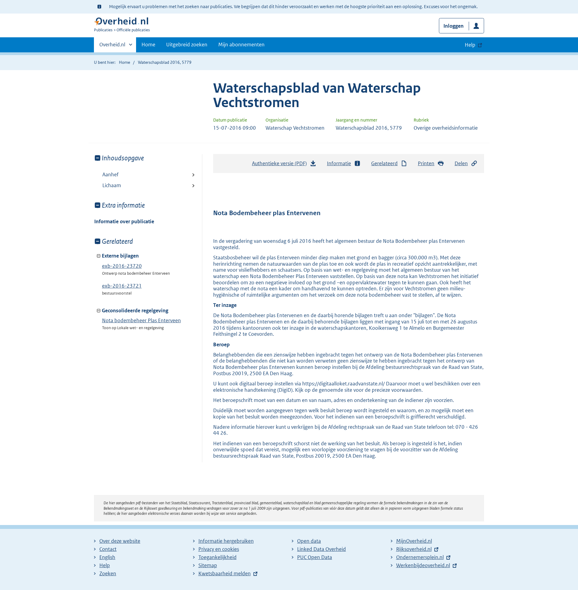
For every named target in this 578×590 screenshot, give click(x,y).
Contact (108, 549)
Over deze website (119, 541)
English (107, 557)
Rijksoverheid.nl (414, 549)
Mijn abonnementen (241, 44)
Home (148, 44)
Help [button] (470, 45)
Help (104, 565)
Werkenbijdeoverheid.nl (423, 565)
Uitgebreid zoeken (186, 44)
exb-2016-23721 (122, 286)
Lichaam (111, 185)
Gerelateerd (384, 163)
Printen (426, 163)
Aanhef (110, 174)
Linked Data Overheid (321, 549)
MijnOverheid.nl (414, 541)
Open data (309, 541)
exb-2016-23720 (122, 266)
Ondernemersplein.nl (420, 557)
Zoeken (107, 573)
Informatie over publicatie (124, 221)
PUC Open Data (314, 557)
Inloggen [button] (453, 26)
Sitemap (207, 565)
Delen (461, 163)
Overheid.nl (112, 46)
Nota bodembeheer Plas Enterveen (141, 320)
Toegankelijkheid (217, 557)
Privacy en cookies (218, 549)
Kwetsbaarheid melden (224, 573)
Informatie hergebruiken (226, 541)
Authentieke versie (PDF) (281, 165)
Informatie (339, 163)
